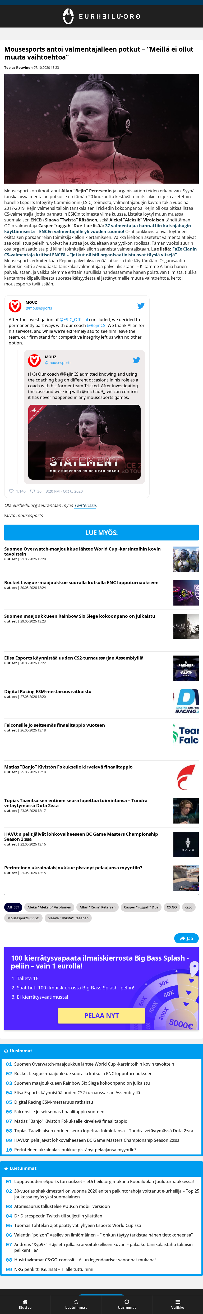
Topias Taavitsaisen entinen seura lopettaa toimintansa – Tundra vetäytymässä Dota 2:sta (75, 802)
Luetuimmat (23, 1168)
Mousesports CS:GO (23, 918)
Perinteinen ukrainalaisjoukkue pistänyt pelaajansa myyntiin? (73, 868)
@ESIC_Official (74, 319)
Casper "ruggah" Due (141, 907)
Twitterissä (85, 505)
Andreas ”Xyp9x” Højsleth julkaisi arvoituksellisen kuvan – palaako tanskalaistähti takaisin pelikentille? (103, 1247)
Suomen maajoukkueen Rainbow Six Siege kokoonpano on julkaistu (79, 616)
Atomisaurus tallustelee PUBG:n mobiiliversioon (62, 1206)
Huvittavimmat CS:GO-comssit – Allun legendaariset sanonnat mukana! (85, 1260)
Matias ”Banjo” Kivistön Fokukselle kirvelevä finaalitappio (68, 767)
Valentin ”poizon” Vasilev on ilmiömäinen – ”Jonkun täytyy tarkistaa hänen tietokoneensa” (103, 1235)
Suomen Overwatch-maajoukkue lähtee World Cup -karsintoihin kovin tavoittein (82, 551)
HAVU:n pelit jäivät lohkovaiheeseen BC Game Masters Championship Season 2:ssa (81, 836)
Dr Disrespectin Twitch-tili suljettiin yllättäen (58, 1216)
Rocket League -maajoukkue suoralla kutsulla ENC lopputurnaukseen (81, 582)
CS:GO (172, 907)
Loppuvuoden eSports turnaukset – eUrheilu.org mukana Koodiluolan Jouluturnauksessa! (104, 1181)
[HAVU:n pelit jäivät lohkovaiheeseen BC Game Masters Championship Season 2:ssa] (186, 844)
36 (39, 491)
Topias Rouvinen (18, 67)
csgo (188, 907)
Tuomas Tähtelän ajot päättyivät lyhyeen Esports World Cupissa (77, 1225)
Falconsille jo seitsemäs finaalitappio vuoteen (54, 725)
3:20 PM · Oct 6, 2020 (64, 491)
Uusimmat (21, 1051)
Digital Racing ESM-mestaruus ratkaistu (47, 691)
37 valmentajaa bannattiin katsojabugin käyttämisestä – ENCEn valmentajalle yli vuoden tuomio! (97, 228)
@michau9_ (93, 391)
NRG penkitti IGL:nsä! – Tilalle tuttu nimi (53, 1269)
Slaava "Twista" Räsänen (68, 918)
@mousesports (39, 308)
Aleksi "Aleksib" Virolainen (49, 907)
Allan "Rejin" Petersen (98, 907)
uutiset (10, 559)
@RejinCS (96, 325)
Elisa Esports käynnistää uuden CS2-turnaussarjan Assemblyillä (74, 658)
